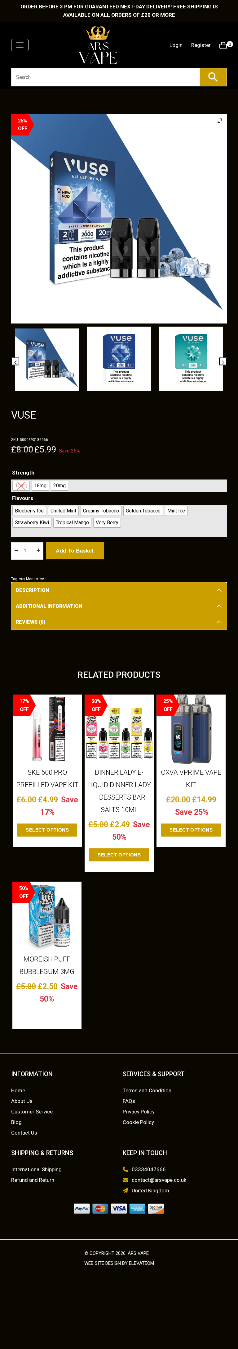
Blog (16, 1122)
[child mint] (191, 359)
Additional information (49, 606)
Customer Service (32, 1111)
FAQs (129, 1101)
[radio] (21, 485)
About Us (22, 1101)
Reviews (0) (30, 622)
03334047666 (149, 1169)
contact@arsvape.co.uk (159, 1180)
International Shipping (36, 1169)
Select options (47, 830)
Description (32, 590)
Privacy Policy (139, 1111)
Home (18, 1090)
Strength (23, 473)
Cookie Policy (138, 1122)
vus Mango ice (31, 579)
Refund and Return (32, 1180)
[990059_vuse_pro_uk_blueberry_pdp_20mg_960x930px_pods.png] (47, 359)
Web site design (102, 1263)
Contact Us (24, 1133)
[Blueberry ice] (119, 359)
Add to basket (75, 551)
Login (176, 45)
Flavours (22, 498)
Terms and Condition (147, 1090)
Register (201, 45)
